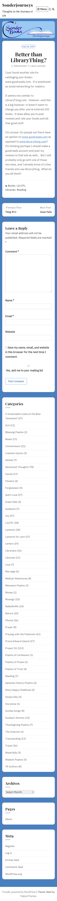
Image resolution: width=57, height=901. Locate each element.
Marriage (10, 571)
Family (9, 474)
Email (9, 316)
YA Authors (11, 766)
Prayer (9, 627)
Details (9, 460)
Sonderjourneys (17, 5)
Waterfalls (11, 752)
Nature (9, 613)
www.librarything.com (32, 141)
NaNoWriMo (12, 606)
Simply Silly (11, 697)
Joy (7, 515)
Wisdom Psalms (14, 759)
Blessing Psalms (14, 432)
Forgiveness (12, 488)
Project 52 (11, 648)
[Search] (53, 9)
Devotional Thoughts (17, 467)
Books (11, 185)
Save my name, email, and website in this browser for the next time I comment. (27, 352)
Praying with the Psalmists (20, 634)
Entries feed (12, 860)
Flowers (9, 481)
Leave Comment (38, 66)
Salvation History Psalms (19, 683)
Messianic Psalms (15, 585)
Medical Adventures (16, 578)
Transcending (13, 738)
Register (10, 846)
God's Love (11, 495)
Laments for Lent (15, 536)
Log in (8, 853)
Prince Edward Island (17, 641)
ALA (7, 425)
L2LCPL (21, 185)
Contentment (12, 446)
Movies (9, 592)
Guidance (10, 509)
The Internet (12, 731)
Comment (12, 251)
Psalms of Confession (17, 655)
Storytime (10, 704)
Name (9, 300)
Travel (8, 745)
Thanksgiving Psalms (17, 724)
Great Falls (11, 502)
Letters (9, 543)
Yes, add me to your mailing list (24, 370)
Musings (10, 599)
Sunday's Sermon (15, 717)
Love (7, 564)
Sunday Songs (13, 710)
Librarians (11, 550)
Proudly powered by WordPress (19, 891)
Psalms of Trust (14, 669)
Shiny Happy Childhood (18, 690)
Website (10, 331)
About (8, 819)
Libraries (10, 189)
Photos (9, 620)
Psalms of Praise (14, 662)
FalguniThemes (28, 896)
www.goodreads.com (35, 137)
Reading (21, 189)
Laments (10, 529)
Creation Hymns (14, 453)
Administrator (20, 66)
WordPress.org (13, 874)
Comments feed (14, 867)
